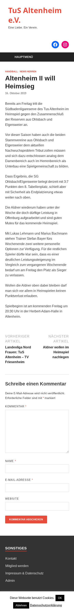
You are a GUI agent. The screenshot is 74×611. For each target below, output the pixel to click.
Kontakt (10, 558)
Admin (10, 580)
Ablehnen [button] (21, 605)
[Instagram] (65, 44)
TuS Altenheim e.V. (35, 15)
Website (12, 498)
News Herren (28, 71)
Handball (11, 71)
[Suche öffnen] (64, 57)
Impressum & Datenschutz (24, 573)
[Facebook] (55, 44)
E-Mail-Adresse (19, 479)
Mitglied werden (17, 566)
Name (10, 461)
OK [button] (60, 598)
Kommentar (16, 406)
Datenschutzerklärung (46, 605)
